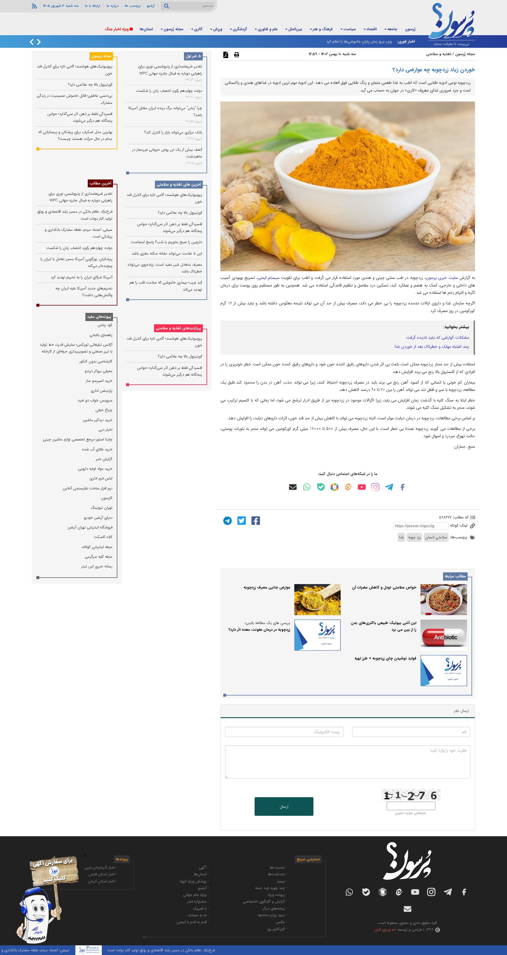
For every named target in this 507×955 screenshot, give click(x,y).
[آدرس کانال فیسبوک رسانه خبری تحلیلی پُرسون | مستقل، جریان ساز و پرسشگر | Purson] (402, 487)
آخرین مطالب (100, 183)
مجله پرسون (101, 56)
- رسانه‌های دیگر (275, 908)
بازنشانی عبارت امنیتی (410, 813)
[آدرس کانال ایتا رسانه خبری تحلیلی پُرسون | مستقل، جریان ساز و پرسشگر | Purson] (348, 487)
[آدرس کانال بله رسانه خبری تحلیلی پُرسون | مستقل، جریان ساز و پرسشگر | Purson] (321, 486)
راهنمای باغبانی (100, 335)
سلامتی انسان (436, 537)
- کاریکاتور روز (277, 929)
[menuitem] (410, 29)
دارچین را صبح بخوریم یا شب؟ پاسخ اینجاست (166, 242)
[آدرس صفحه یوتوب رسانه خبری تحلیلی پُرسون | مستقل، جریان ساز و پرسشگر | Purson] (361, 487)
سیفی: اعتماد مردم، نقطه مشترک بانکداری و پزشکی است (48, 950)
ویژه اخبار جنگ (117, 29)
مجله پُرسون (173, 29)
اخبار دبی (105, 430)
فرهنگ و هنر (323, 29)
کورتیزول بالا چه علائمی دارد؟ (180, 213)
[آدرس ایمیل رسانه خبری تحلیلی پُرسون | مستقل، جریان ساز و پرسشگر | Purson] (293, 487)
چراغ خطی (103, 410)
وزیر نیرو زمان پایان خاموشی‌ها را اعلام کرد (359, 41)
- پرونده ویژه (277, 895)
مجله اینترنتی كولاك (97, 547)
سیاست (349, 29)
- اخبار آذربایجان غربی (100, 867)
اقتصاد (371, 29)
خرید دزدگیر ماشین (97, 420)
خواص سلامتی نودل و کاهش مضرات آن (384, 587)
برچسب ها (133, 6)
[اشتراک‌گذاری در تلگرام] (227, 521)
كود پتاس (104, 325)
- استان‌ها (201, 874)
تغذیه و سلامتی (438, 54)
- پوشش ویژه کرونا (194, 881)
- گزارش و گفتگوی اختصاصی (265, 901)
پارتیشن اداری (101, 391)
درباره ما (113, 6)
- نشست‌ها (278, 867)
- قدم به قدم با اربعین (192, 922)
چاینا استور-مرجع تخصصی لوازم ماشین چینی (77, 439)
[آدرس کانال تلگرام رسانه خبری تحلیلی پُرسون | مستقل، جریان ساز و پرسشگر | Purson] (389, 487)
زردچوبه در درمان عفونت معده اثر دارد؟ (259, 630)
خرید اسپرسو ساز (99, 381)
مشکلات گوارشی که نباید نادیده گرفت (437, 337)
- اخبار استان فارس (103, 874)
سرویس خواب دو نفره (95, 400)
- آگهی (204, 867)
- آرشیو (203, 888)
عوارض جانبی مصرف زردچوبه (267, 587)
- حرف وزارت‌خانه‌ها (272, 915)
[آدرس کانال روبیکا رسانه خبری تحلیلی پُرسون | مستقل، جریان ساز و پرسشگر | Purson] (334, 487)
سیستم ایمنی (269, 277)
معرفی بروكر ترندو (98, 371)
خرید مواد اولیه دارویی (95, 469)
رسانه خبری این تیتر (96, 566)
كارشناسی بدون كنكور (96, 361)
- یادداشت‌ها (277, 874)
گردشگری (240, 29)
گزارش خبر (104, 459)
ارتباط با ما (92, 6)
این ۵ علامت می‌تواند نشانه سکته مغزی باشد (167, 253)
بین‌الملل (295, 29)
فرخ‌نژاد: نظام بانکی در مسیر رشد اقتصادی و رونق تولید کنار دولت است (184, 950)
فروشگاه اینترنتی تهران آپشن (89, 527)
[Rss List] (34, 6)
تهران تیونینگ (101, 508)
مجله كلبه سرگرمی (98, 557)
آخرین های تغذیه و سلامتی (179, 184)
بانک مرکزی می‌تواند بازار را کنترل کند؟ (173, 132)
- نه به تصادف (198, 915)
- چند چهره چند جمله (271, 888)
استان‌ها (146, 29)
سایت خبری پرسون (442, 277)
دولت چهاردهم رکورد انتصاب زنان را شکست (169, 91)
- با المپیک (201, 908)
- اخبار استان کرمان (102, 881)
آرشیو (151, 6)
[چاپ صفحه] (236, 54)
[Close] (85, 855)
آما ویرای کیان (385, 930)
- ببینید (281, 881)
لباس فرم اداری (100, 478)
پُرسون (410, 29)
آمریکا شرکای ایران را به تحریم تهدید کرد (81, 277)
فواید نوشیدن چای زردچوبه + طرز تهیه (385, 658)
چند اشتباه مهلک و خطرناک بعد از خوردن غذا (432, 346)
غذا (401, 537)
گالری (198, 29)
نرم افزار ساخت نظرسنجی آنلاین (87, 488)
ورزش (217, 29)
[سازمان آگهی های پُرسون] (44, 856)
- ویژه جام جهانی (196, 895)
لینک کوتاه (459, 526)
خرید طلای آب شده (97, 449)
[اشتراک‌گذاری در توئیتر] (241, 521)
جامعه (392, 29)
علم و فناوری (268, 29)
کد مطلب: (460, 517)
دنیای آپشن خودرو (98, 518)
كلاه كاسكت (103, 537)
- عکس (281, 922)
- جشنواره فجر (198, 901)
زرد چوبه (414, 537)
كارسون (106, 498)
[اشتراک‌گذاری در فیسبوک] (255, 521)
